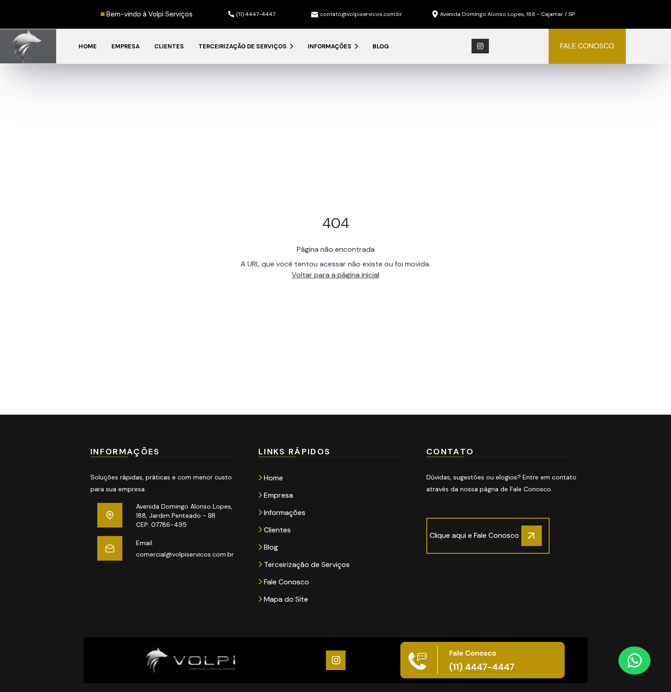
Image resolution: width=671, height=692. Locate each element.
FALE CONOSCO (587, 46)
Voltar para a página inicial (335, 275)
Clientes (169, 46)
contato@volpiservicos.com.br (361, 14)
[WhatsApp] (634, 660)
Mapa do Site (285, 599)
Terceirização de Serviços (243, 46)
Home (88, 46)
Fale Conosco (285, 582)
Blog (380, 46)
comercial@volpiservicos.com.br (185, 554)
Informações (330, 46)
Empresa (125, 46)
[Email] (109, 548)
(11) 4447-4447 (255, 14)
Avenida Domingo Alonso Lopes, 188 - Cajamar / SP (507, 14)
